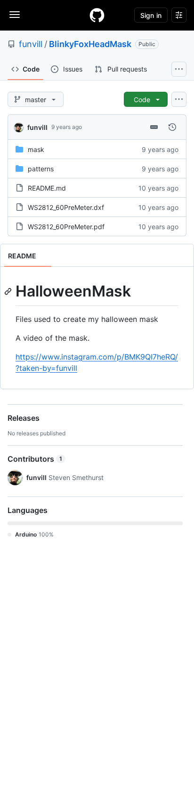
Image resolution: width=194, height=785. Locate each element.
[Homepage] (97, 15)
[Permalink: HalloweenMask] (9, 291)
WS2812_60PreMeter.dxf (66, 207)
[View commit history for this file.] (172, 127)
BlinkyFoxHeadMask (90, 44)
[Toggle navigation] (15, 15)
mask (36, 149)
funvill (30, 44)
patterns (41, 169)
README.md (47, 188)
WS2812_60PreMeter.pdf (66, 227)
